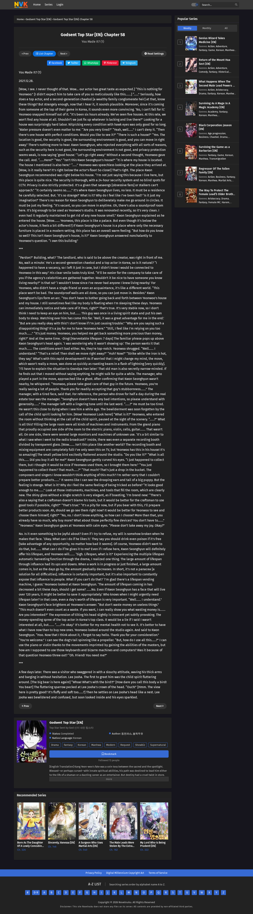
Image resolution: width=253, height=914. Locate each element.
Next (63, 53)
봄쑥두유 (138, 733)
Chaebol (214, 136)
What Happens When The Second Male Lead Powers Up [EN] (217, 85)
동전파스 (126, 733)
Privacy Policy (94, 872)
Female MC (214, 202)
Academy (213, 111)
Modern (110, 744)
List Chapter (45, 53)
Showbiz (140, 744)
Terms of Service (158, 872)
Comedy (203, 71)
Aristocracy (222, 89)
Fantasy (68, 744)
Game (211, 50)
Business (204, 136)
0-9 (36, 892)
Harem (225, 202)
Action (211, 46)
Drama (55, 744)
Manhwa (96, 744)
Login (60, 4)
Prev (25, 53)
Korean (82, 744)
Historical (223, 71)
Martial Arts (224, 180)
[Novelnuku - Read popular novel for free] (21, 4)
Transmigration (217, 158)
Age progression (217, 133)
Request (125, 744)
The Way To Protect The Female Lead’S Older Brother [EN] (217, 194)
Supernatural (158, 744)
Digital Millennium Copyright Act (125, 872)
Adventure (221, 46)
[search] (236, 5)
